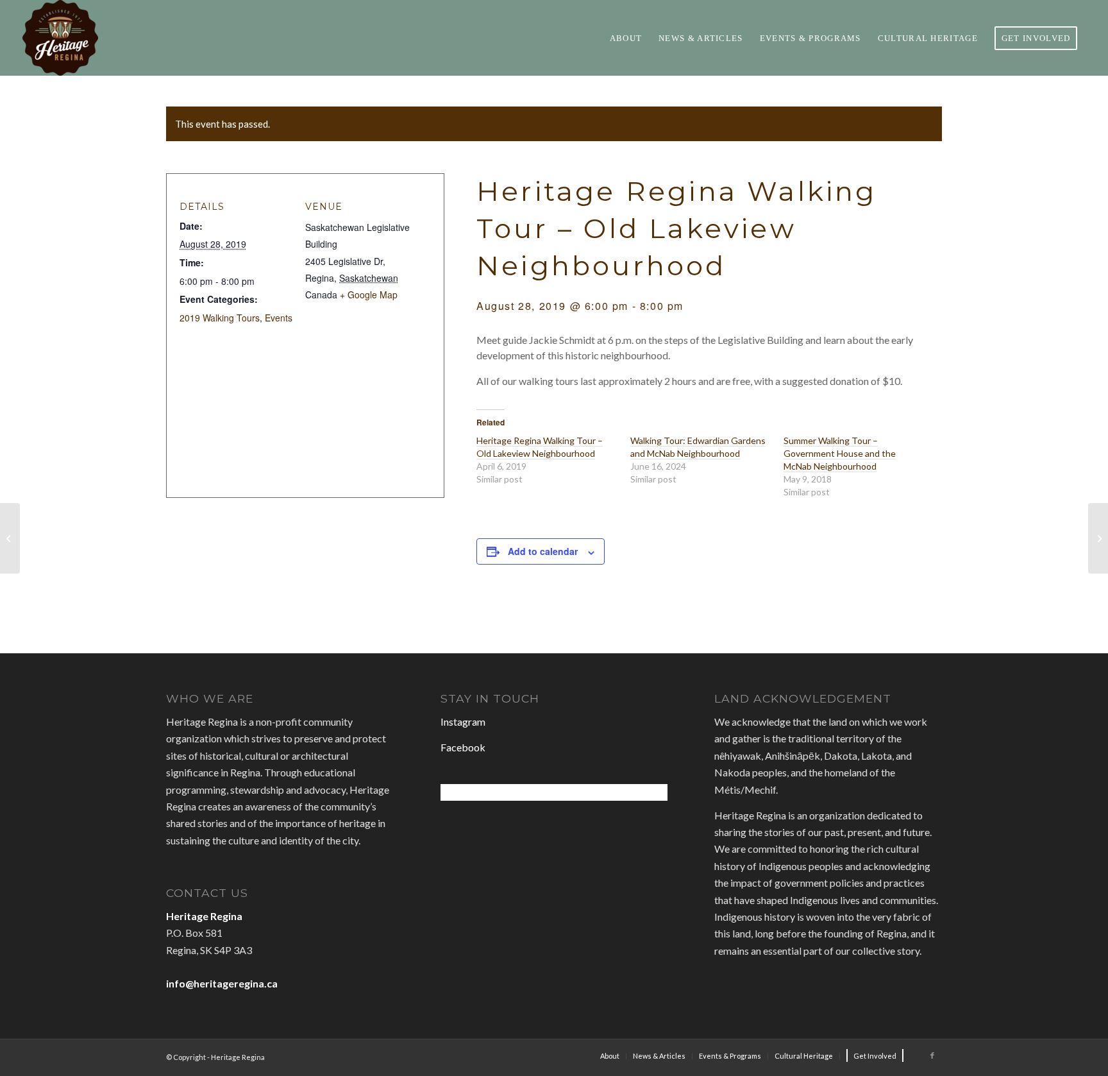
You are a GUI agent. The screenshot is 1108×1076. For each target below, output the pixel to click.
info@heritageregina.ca (222, 983)
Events (278, 317)
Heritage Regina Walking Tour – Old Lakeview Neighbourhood (539, 447)
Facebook (463, 747)
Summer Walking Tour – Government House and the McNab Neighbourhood (840, 453)
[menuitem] (626, 38)
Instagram (463, 721)
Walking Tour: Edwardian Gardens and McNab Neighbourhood (698, 447)
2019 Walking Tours (220, 317)
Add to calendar (543, 551)
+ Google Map (369, 294)
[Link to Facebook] (932, 1055)
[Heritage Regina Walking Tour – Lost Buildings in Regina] (10, 538)
